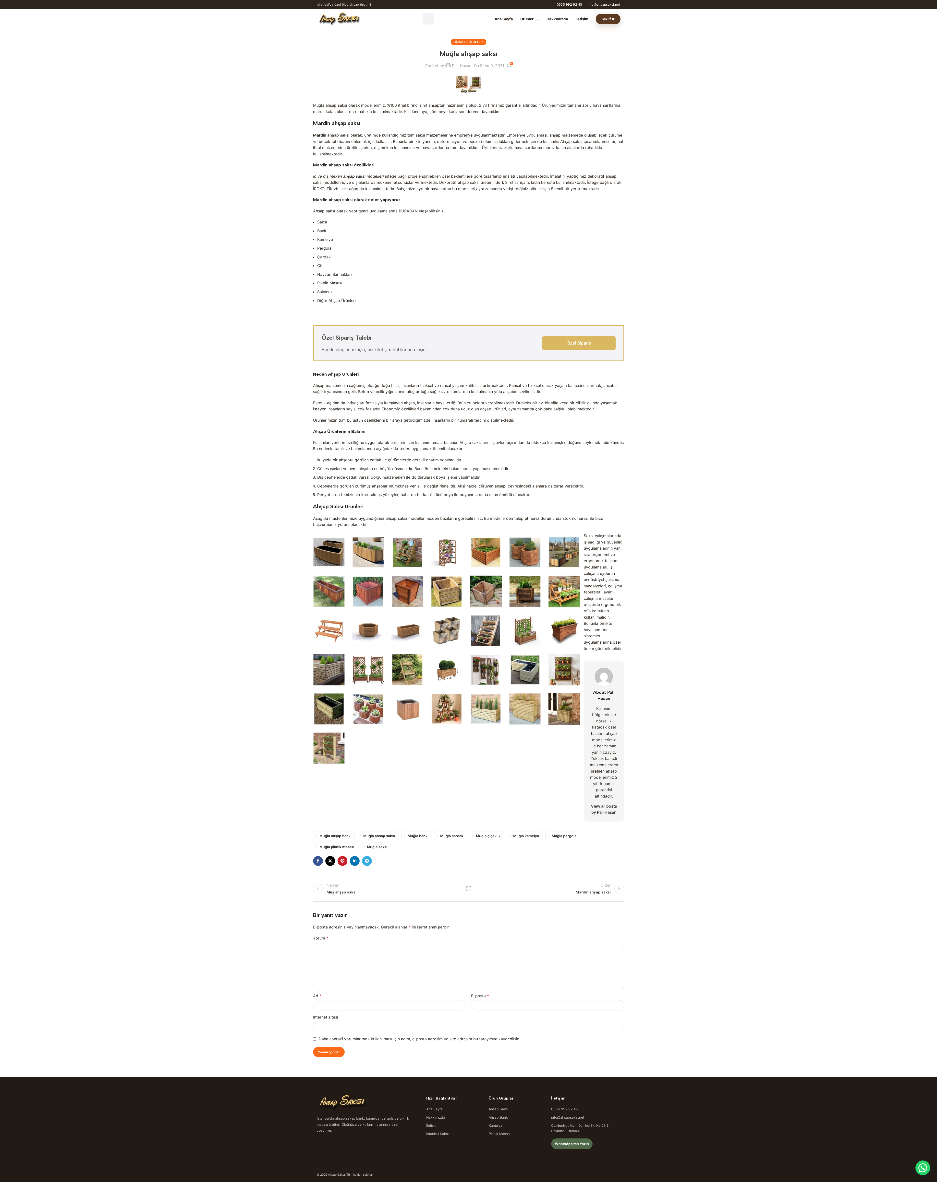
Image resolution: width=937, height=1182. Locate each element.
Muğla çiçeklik (488, 836)
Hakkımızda (557, 19)
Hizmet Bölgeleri (468, 42)
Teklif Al (608, 19)
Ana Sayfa (504, 19)
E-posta (480, 995)
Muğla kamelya (526, 836)
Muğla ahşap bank (335, 836)
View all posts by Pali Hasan (604, 809)
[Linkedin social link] (355, 861)
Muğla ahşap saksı (379, 836)
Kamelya (495, 1125)
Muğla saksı (377, 847)
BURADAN (408, 211)
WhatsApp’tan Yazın (572, 1144)
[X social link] (330, 861)
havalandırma (596, 629)
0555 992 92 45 (569, 4)
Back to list (468, 888)
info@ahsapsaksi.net (604, 4)
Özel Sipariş (579, 343)
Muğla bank (417, 836)
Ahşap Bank (498, 1117)
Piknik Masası (499, 1134)
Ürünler (529, 19)
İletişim (581, 19)
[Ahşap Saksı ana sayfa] (339, 19)
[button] (922, 1167)
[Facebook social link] (318, 861)
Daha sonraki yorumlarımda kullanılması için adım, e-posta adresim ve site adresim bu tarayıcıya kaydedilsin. (419, 1038)
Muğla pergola (564, 836)
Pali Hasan (461, 65)
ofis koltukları (596, 610)
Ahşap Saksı (498, 1109)
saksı (360, 176)
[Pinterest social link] (342, 861)
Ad (317, 995)
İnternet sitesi (325, 1017)
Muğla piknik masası (336, 847)
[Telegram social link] (367, 861)
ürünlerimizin (402, 442)
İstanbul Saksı (437, 1134)
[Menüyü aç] (428, 18)
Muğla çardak (451, 836)
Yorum (320, 938)
